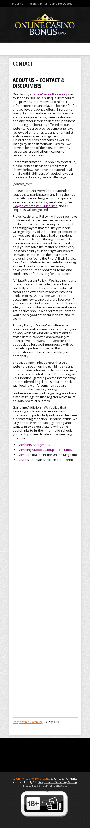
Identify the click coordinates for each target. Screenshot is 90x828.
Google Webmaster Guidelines (35, 206)
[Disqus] (45, 528)
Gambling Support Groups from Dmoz (45, 450)
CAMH (22, 460)
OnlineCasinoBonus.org (49, 94)
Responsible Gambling (28, 722)
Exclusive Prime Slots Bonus (29, 3)
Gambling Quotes (60, 3)
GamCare (24, 455)
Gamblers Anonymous (34, 445)
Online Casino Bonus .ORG (33, 778)
